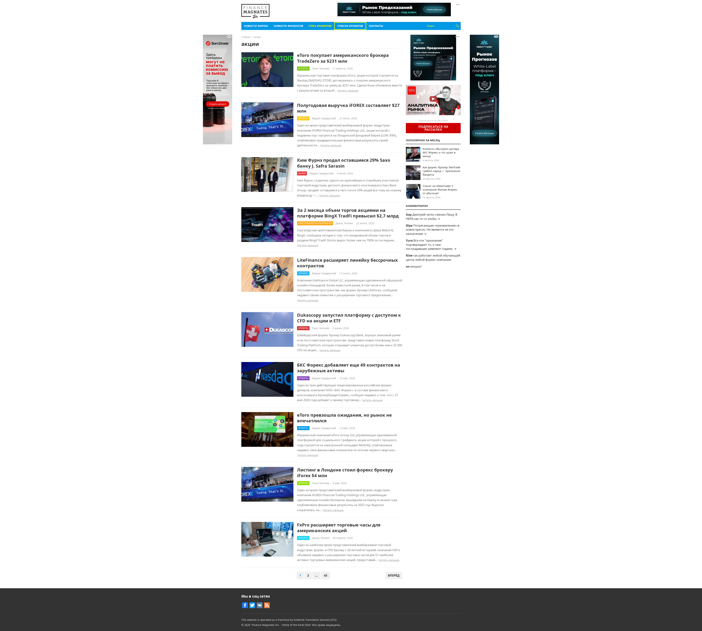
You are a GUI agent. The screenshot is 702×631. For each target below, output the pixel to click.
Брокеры (303, 68)
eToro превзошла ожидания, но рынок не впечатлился (344, 418)
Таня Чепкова (320, 68)
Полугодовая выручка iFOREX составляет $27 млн (348, 108)
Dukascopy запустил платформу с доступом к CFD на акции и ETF (349, 318)
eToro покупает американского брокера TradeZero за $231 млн (343, 58)
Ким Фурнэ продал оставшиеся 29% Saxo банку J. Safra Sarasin (343, 163)
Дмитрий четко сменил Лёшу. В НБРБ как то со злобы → (431, 217)
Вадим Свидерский (324, 118)
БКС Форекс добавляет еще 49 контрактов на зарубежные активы (348, 368)
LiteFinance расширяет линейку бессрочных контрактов (347, 263)
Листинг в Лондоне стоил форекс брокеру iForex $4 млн (345, 472)
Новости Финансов (288, 26)
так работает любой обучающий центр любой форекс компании (433, 257)
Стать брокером (320, 26)
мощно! (416, 266)
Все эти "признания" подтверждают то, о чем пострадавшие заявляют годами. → (431, 244)
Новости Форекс (256, 26)
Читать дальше (347, 90)
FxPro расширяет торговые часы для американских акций (338, 527)
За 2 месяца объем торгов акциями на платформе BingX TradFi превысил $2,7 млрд (348, 213)
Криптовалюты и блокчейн (315, 223)
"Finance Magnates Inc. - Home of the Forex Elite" (281, 625)
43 (325, 575)
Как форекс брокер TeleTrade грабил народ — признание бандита (441, 170)
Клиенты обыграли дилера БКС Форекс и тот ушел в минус (441, 152)
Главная (245, 37)
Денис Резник (344, 223)
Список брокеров (350, 26)
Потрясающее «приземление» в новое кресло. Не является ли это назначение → (432, 229)
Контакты (376, 26)
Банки (302, 173)
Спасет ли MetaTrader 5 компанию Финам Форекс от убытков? (440, 189)
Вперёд (393, 575)
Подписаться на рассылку (433, 128)
